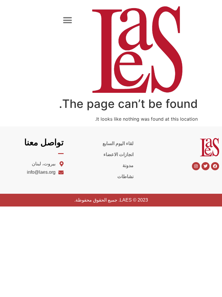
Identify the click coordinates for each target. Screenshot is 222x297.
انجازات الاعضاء (118, 154)
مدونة (128, 165)
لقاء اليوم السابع (118, 143)
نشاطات (125, 176)
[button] (67, 20)
